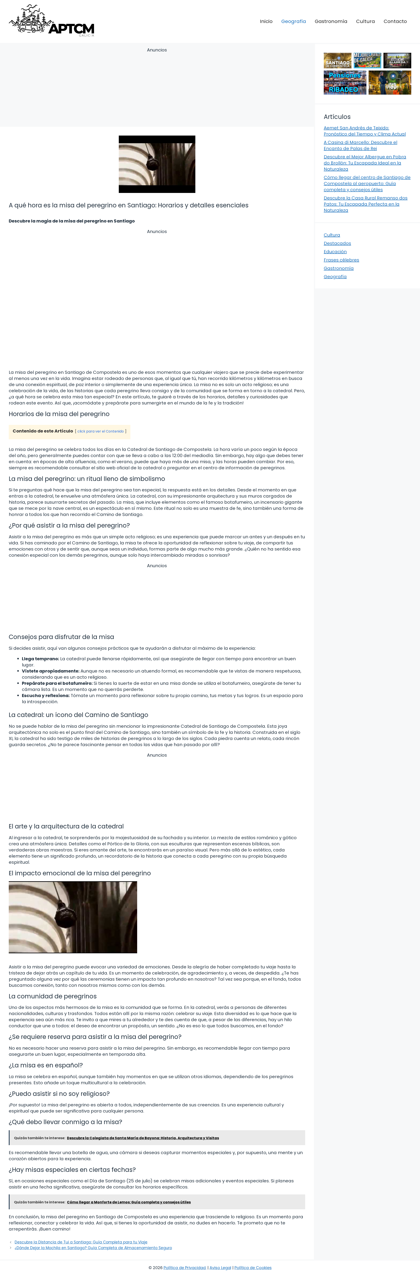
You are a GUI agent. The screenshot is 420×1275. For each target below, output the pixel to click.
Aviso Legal (220, 1267)
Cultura (365, 21)
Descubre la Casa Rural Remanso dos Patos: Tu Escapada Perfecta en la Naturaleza (366, 204)
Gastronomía (331, 21)
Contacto (395, 21)
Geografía (293, 21)
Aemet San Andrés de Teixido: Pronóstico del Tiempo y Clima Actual (365, 131)
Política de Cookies (253, 1267)
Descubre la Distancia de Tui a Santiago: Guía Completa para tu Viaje (81, 1242)
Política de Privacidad (185, 1267)
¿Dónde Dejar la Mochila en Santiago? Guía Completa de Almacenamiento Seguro (93, 1247)
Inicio (266, 21)
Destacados (337, 243)
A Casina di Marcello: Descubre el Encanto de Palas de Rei (360, 145)
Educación (335, 252)
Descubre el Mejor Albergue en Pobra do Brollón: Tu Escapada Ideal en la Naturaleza (365, 163)
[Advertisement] (157, 88)
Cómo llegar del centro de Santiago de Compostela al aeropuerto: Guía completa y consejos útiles (367, 183)
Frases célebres (341, 260)
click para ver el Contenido (100, 431)
